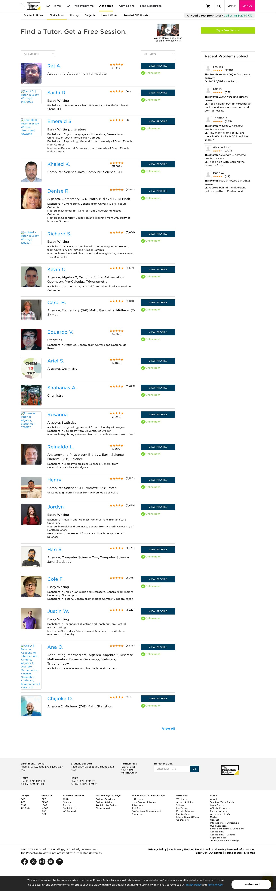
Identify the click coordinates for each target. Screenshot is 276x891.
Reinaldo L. (60, 447)
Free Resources (150, 5)
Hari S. (55, 549)
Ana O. (55, 647)
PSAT (23, 805)
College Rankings (105, 799)
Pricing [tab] (74, 15)
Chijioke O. (60, 698)
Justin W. (58, 611)
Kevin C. (56, 269)
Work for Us (217, 805)
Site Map (249, 852)
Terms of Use (215, 884)
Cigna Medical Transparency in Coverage (224, 839)
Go (194, 768)
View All (168, 729)
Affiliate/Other (129, 772)
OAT (43, 814)
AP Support (69, 811)
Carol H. (56, 302)
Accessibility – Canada (222, 834)
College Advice (104, 802)
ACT (23, 802)
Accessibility (217, 831)
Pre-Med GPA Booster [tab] (136, 15)
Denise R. (58, 191)
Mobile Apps (183, 814)
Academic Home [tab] (33, 15)
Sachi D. (56, 92)
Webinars (181, 799)
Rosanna (57, 414)
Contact (214, 820)
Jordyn (55, 507)
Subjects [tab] (90, 15)
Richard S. (59, 233)
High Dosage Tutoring (144, 802)
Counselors (182, 820)
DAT (43, 811)
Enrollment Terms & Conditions (227, 828)
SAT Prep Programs (80, 5)
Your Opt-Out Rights (209, 852)
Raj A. (54, 66)
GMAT (44, 802)
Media (213, 817)
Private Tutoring (185, 811)
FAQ (23, 769)
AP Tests (25, 808)
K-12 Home (137, 799)
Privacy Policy (193, 884)
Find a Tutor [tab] (57, 15)
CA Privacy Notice (181, 849)
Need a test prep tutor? (221, 15)
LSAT (44, 805)
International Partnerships (224, 823)
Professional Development (146, 811)
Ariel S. (55, 361)
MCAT (44, 808)
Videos (180, 805)
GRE (43, 799)
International (128, 767)
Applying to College (107, 805)
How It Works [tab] (109, 15)
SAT (23, 799)
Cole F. (55, 579)
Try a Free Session (228, 30)
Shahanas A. (62, 387)
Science (67, 802)
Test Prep (137, 808)
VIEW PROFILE (158, 65)
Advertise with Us (220, 814)
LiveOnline (182, 808)
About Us (137, 814)
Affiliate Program (219, 808)
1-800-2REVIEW (42, 767)
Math (66, 799)
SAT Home (53, 5)
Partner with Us (218, 811)
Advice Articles (184, 802)
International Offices (187, 817)
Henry (54, 480)
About (213, 799)
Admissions (126, 5)
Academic (106, 5)
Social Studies (70, 808)
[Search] (219, 6)
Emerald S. (59, 121)
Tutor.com (137, 805)
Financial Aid (103, 808)
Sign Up (247, 5)
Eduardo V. (60, 332)
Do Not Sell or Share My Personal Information (224, 849)
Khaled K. (58, 164)
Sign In (232, 5)
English (67, 805)
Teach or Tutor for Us (222, 802)
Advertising (127, 769)
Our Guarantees (219, 826)
